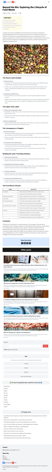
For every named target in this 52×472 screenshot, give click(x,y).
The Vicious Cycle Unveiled (10, 20)
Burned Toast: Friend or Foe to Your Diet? (14, 431)
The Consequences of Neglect (10, 23)
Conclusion (6, 29)
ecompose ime (10, 2)
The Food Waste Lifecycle (9, 27)
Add (3, 455)
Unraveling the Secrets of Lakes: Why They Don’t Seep (17, 438)
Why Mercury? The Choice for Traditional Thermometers (17, 433)
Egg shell (13, 349)
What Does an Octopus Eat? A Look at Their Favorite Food (19, 283)
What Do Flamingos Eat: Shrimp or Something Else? (17, 332)
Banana (9, 349)
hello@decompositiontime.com (12, 450)
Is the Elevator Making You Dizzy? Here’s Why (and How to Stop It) (21, 299)
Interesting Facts (6, 459)
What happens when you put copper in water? (15, 435)
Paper (16, 349)
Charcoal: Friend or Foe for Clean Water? (13, 429)
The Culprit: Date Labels (9, 22)
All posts (4, 457)
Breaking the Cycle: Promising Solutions (12, 25)
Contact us (5, 458)
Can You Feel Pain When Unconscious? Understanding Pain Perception (22, 316)
